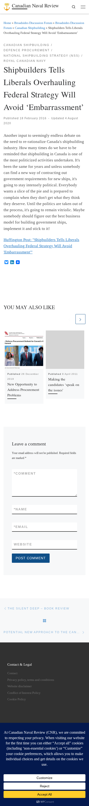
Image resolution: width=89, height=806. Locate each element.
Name (20, 509)
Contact (12, 673)
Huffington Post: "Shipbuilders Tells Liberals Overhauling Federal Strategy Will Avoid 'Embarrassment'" (41, 246)
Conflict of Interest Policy (24, 693)
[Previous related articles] (70, 319)
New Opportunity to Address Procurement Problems (23, 389)
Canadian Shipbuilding (30, 28)
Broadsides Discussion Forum (33, 23)
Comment (25, 473)
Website (23, 544)
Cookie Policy (16, 699)
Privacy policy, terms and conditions (30, 680)
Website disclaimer (19, 686)
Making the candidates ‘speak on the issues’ (63, 384)
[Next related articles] (80, 319)
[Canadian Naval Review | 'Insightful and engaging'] (7, 6)
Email (21, 527)
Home (7, 23)
